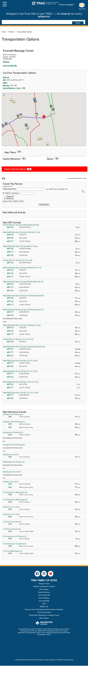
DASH (5, 83)
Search (77, 23)
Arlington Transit (44, 583)
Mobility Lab (44, 606)
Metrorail (6, 77)
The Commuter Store (44, 612)
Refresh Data (4, 178)
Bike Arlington (44, 589)
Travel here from (9, 189)
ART (4, 80)
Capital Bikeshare (9, 88)
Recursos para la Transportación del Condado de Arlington (44, 609)
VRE (23, 88)
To (4, 193)
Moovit (10, 186)
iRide (44, 604)
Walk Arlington (44, 618)
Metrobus (6, 85)
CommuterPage (44, 601)
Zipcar (18, 88)
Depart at (10, 196)
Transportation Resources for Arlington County (44, 615)
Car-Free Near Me (10, 65)
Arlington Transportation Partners (44, 586)
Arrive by (10, 198)
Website (6, 61)
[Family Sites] (81, 6)
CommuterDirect (44, 598)
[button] (36, 115)
